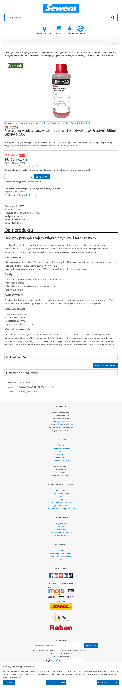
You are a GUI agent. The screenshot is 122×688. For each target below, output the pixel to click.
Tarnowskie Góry (61, 460)
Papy (61, 499)
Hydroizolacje (61, 490)
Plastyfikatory (109, 52)
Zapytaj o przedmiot (14, 191)
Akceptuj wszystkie (107, 682)
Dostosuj (9, 682)
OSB (61, 496)
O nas (61, 550)
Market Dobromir (61, 475)
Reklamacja (61, 529)
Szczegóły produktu (29, 52)
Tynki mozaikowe (61, 505)
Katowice (61, 454)
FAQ (61, 559)
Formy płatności (61, 535)
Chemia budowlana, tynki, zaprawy (57, 52)
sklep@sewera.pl (61, 421)
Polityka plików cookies (61, 553)
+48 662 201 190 (65, 424)
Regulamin (61, 523)
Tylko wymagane (56, 682)
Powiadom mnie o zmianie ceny (20, 195)
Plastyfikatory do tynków (15, 55)
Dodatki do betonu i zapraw (87, 52)
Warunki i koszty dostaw (61, 532)
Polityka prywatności (61, 556)
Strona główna (11, 52)
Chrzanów (61, 469)
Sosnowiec (61, 457)
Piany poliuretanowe (61, 502)
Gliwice (61, 451)
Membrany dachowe (61, 493)
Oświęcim (61, 472)
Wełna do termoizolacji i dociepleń (61, 508)
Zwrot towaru (61, 526)
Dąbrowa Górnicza (61, 448)
